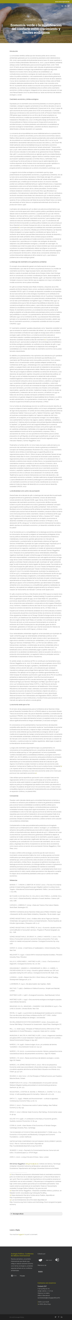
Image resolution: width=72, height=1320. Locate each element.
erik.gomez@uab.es (32, 1164)
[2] (45, 339)
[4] (36, 773)
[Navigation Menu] (69, 6)
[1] (19, 227)
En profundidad (43, 19)
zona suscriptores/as (62, 1)
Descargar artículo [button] (18, 1214)
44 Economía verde (30, 19)
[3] (61, 766)
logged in (21, 1234)
